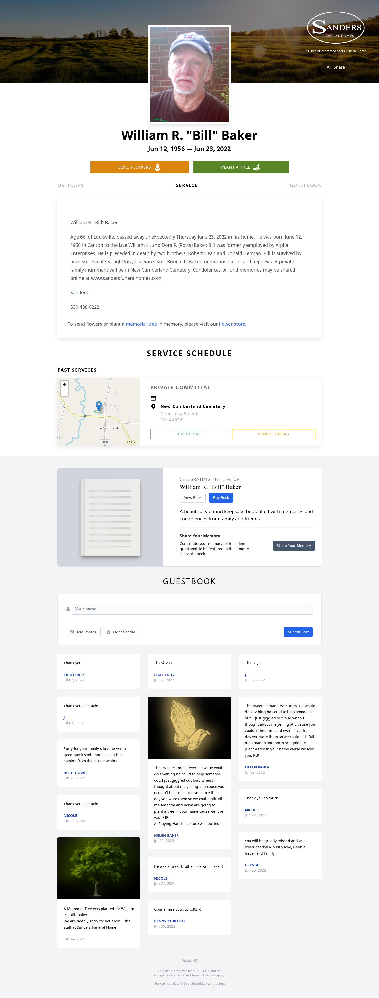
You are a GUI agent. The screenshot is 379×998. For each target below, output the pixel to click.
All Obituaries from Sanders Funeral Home (335, 51)
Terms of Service (204, 975)
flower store (232, 324)
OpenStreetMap (195, 983)
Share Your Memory (294, 545)
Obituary (70, 185)
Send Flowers (273, 433)
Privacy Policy (175, 975)
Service (187, 185)
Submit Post (298, 631)
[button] (99, 406)
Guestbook (306, 185)
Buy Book (221, 497)
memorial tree (141, 324)
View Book (192, 497)
